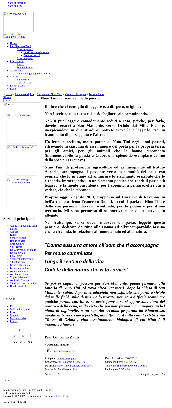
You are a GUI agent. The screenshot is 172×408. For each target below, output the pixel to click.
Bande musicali (18, 286)
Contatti (14, 315)
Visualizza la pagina (75, 94)
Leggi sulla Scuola (20, 265)
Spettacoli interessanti (21, 258)
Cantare (14, 76)
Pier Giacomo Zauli (20, 46)
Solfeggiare (16, 70)
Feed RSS (54, 374)
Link (12, 312)
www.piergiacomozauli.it (46, 396)
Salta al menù (15, 5)
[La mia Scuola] (22, 142)
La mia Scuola (17, 85)
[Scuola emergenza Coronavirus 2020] (22, 207)
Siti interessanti (18, 262)
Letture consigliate (24, 94)
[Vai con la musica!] (22, 174)
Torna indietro (96, 94)
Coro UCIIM (24, 82)
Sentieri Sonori (25, 67)
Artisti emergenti (19, 274)
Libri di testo (17, 61)
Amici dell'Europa (19, 280)
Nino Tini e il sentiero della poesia (75, 365)
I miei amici (16, 255)
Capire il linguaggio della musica (34, 73)
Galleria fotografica (20, 309)
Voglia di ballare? (19, 277)
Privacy (14, 321)
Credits (65, 396)
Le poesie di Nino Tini (49, 94)
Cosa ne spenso (25, 58)
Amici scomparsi (19, 271)
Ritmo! (20, 64)
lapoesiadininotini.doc (64, 351)
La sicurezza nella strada (36, 52)
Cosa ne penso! (25, 49)
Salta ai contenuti (17, 2)
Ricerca (7, 97)
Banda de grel (24, 79)
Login (13, 88)
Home (13, 43)
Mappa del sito (18, 318)
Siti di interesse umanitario (24, 283)
